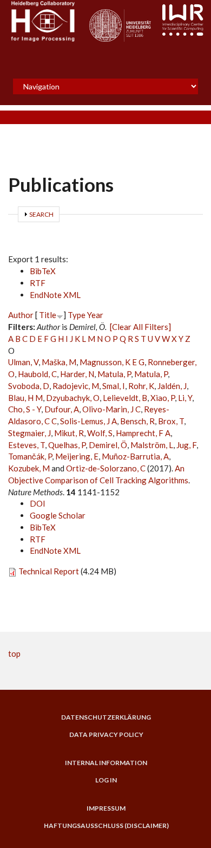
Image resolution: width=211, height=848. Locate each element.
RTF (37, 283)
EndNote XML (55, 295)
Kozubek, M (29, 468)
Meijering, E (76, 456)
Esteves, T (26, 445)
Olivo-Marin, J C (111, 409)
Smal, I (113, 386)
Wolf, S (100, 433)
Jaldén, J (172, 386)
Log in (106, 780)
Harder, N (77, 374)
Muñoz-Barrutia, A (135, 456)
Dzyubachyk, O (73, 398)
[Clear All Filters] (140, 327)
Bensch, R (137, 421)
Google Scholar (57, 515)
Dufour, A (61, 409)
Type (76, 315)
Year (95, 315)
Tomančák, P (30, 456)
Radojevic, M (75, 386)
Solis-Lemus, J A (88, 421)
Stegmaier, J (29, 433)
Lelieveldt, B (125, 398)
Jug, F (186, 445)
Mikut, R (69, 433)
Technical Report (48, 571)
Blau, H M (25, 398)
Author (21, 315)
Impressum (106, 808)
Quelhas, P (66, 445)
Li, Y (185, 398)
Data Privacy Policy (106, 735)
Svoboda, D (28, 386)
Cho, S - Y (24, 409)
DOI (37, 503)
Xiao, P (162, 398)
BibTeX (43, 271)
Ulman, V (23, 362)
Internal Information (106, 763)
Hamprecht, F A (143, 433)
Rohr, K (141, 386)
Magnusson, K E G (112, 362)
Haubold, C (37, 374)
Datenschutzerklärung (106, 717)
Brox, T (171, 421)
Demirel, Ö (108, 445)
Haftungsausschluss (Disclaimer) (106, 826)
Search (41, 214)
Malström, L (151, 445)
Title (47, 315)
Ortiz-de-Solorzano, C (106, 468)
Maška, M (59, 362)
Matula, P (114, 374)
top (14, 653)
